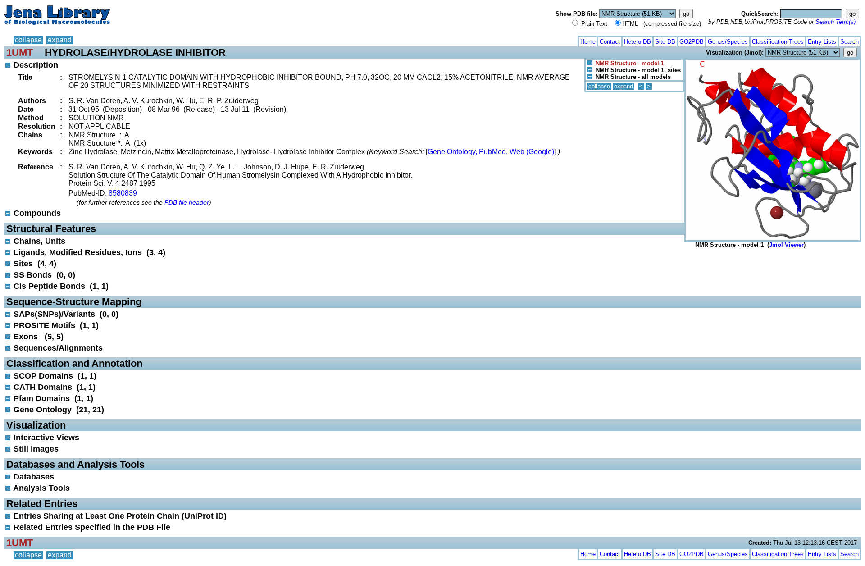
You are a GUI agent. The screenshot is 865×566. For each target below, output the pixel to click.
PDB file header (186, 202)
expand (60, 40)
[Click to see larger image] (772, 62)
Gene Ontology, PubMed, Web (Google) (491, 151)
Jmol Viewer (786, 245)
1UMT (19, 52)
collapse (28, 40)
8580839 (123, 193)
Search (849, 41)
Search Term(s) (835, 21)
